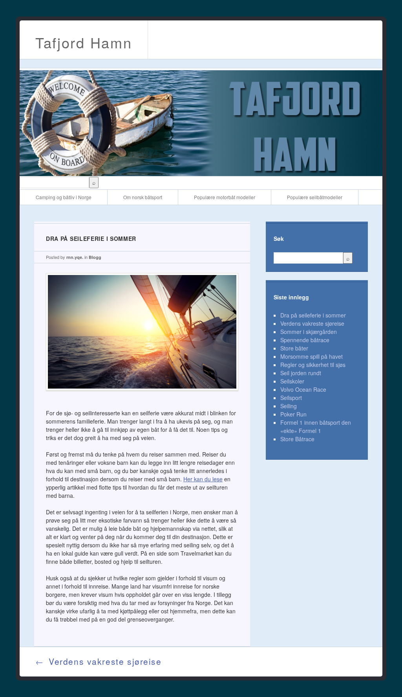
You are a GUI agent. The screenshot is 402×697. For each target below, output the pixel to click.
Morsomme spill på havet (311, 356)
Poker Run (293, 414)
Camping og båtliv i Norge (63, 197)
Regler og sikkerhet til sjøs (312, 365)
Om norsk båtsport (142, 197)
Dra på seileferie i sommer (313, 315)
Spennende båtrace (304, 340)
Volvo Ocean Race (303, 389)
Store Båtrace (297, 439)
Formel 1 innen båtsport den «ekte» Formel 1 (315, 426)
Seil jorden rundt (300, 373)
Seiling (288, 406)
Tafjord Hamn (83, 42)
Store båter (294, 348)
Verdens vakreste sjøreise (312, 323)
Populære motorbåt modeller (224, 197)
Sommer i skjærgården (308, 332)
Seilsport (291, 398)
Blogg (95, 257)
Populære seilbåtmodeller (314, 197)
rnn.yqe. (74, 257)
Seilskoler (292, 381)
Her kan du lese (203, 479)
